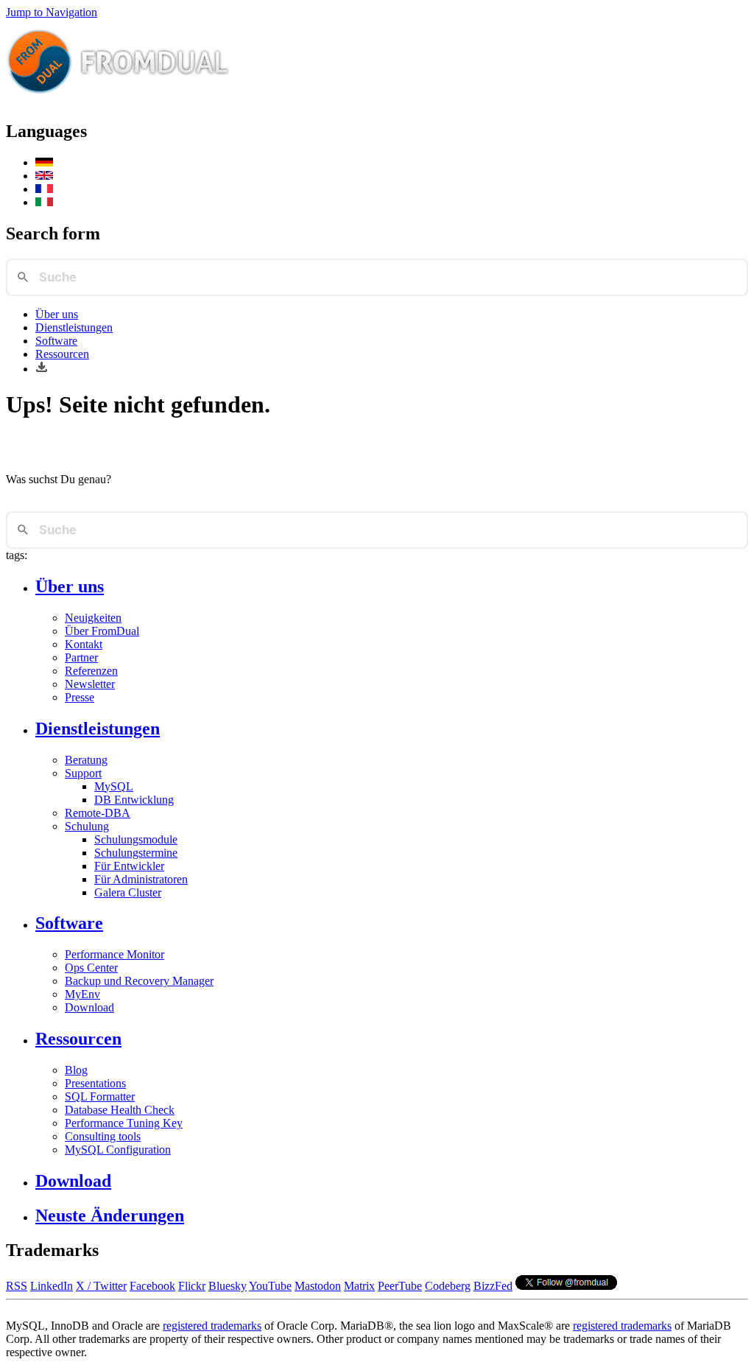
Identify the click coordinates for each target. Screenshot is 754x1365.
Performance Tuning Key (124, 1123)
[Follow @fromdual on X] (566, 1286)
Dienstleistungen (74, 327)
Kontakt (83, 644)
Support (83, 773)
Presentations (95, 1083)
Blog (76, 1070)
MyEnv (82, 994)
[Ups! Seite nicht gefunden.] (44, 162)
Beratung (86, 760)
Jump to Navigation (51, 12)
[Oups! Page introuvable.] (44, 189)
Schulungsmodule (135, 839)
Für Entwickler (129, 866)
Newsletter (90, 684)
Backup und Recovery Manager (139, 981)
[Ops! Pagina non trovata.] (44, 202)
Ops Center (91, 967)
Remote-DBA (97, 813)
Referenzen (91, 670)
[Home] (118, 100)
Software (56, 340)
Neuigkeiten (93, 617)
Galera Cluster (127, 892)
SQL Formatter (100, 1096)
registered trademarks (212, 1325)
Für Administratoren (141, 879)
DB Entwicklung (134, 799)
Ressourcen (62, 354)
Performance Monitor (114, 954)
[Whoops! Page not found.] (44, 175)
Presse (79, 697)
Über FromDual (102, 631)
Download (89, 1007)
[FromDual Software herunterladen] (41, 368)
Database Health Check (120, 1109)
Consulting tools (103, 1136)
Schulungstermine (135, 852)
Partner (81, 657)
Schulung (87, 826)
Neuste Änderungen (109, 1215)
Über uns (56, 314)
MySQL (113, 786)
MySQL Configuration (118, 1149)
